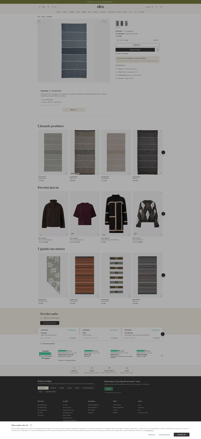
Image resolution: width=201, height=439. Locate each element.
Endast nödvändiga (164, 434)
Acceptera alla (181, 434)
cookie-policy (149, 430)
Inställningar (151, 434)
